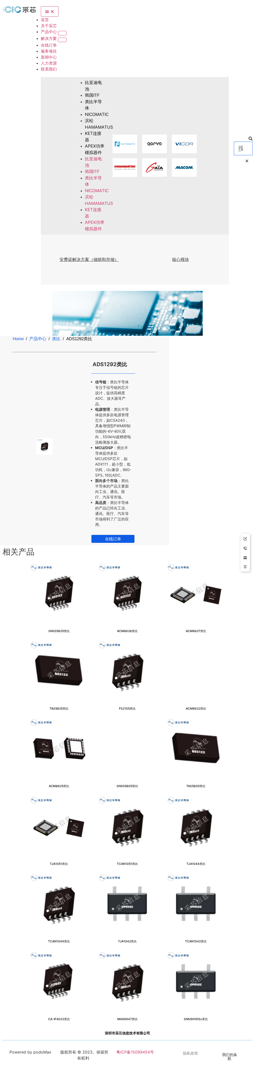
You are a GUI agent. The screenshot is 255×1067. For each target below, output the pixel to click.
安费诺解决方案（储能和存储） (89, 259)
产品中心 (37, 338)
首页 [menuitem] (45, 19)
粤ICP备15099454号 (134, 1052)
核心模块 (180, 259)
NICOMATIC (97, 114)
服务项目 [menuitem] (49, 51)
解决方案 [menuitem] (49, 38)
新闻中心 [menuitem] (49, 57)
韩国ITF (92, 95)
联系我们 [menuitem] (49, 69)
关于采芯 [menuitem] (49, 25)
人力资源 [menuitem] (49, 63)
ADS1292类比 (110, 364)
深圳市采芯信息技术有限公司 (127, 1033)
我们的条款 (229, 1057)
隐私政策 (190, 1053)
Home (18, 338)
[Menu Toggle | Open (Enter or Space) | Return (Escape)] (50, 11)
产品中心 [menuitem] (49, 31)
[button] (62, 33)
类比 (56, 338)
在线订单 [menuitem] (49, 45)
